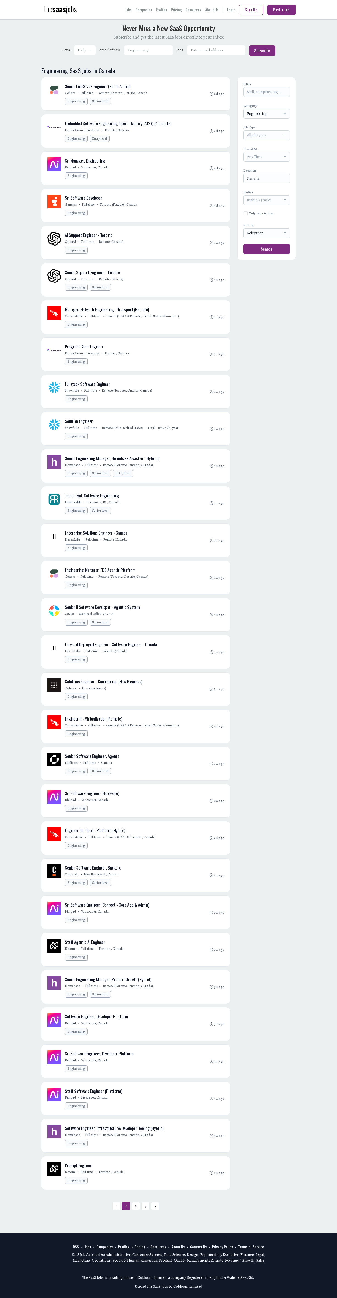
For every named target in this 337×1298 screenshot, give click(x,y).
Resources (193, 10)
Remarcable (73, 502)
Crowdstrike (74, 316)
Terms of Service (251, 1247)
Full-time (86, 93)
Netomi (70, 948)
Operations (101, 1260)
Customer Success (147, 1254)
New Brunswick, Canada (101, 874)
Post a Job (281, 10)
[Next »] (155, 1206)
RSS (76, 1247)
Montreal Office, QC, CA (96, 613)
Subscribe (262, 50)
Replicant (71, 762)
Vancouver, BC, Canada (103, 502)
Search (266, 249)
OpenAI (70, 241)
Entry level (99, 138)
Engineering (76, 101)
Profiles (161, 10)
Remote (216, 1260)
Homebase (72, 465)
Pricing (176, 10)
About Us (211, 10)
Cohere (70, 93)
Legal (259, 1254)
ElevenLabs (72, 539)
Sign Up (251, 10)
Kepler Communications (82, 130)
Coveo (69, 613)
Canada (106, 762)
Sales (260, 1260)
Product (165, 1260)
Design (192, 1254)
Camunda (72, 874)
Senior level (100, 101)
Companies (143, 10)
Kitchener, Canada (94, 1097)
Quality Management (191, 1260)
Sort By (248, 225)
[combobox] (85, 50)
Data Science (174, 1254)
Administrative (118, 1254)
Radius (248, 192)
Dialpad (70, 167)
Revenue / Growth (239, 1260)
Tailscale (71, 688)
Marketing (81, 1260)
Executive (230, 1254)
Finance (247, 1254)
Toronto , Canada (111, 948)
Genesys (71, 204)
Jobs (128, 10)
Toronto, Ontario (117, 130)
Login (231, 10)
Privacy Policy (222, 1247)
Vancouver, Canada (95, 167)
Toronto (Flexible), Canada (118, 204)
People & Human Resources (134, 1260)
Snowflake (72, 390)
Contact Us (198, 1247)
